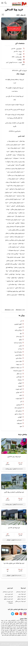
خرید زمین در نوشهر (8, 599)
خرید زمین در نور (9, 594)
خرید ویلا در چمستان (21, 592)
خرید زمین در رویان (8, 596)
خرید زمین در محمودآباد (10, 602)
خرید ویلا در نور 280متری (14, 457)
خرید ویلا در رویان (22, 596)
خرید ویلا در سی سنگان (20, 601)
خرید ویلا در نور (22, 594)
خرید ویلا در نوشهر (21, 599)
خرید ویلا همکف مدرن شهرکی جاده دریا (14, 563)
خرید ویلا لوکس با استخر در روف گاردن (14, 492)
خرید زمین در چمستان (8, 592)
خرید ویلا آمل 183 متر (14, 528)
